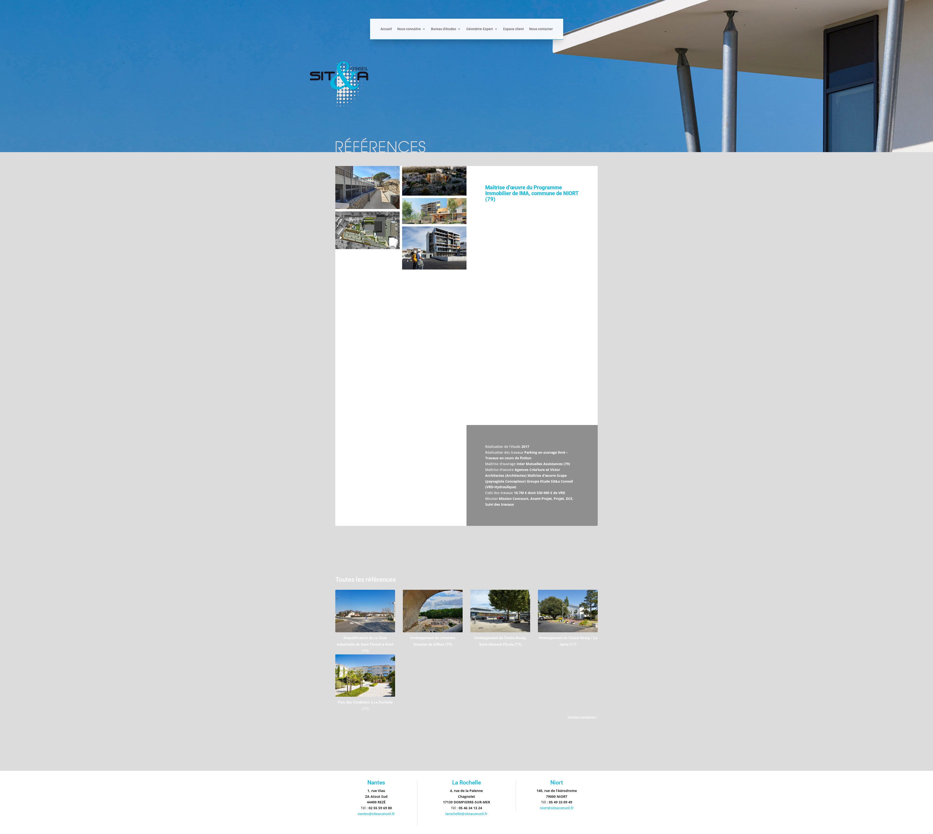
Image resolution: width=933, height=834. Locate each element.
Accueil (386, 29)
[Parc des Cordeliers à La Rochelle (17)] (365, 675)
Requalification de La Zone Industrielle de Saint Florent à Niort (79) (365, 644)
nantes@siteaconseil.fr (376, 813)
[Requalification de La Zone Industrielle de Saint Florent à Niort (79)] (365, 611)
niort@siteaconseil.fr (557, 808)
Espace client (513, 29)
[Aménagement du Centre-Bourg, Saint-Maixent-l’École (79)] (500, 611)
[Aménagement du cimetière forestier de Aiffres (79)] (433, 611)
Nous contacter (541, 29)
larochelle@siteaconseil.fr (466, 813)
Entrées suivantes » (583, 717)
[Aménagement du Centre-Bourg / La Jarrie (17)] (568, 611)
